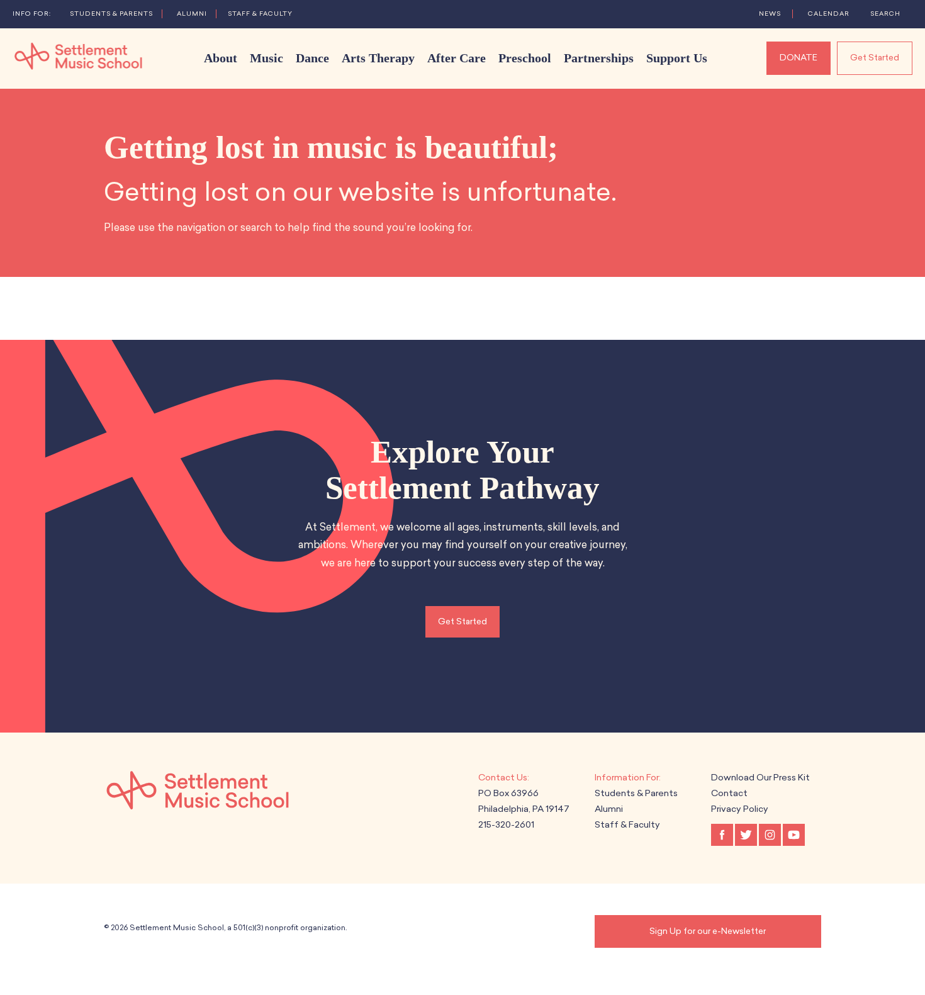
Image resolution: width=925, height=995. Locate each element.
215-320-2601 (506, 824)
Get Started (874, 57)
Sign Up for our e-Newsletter (707, 931)
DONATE (798, 57)
